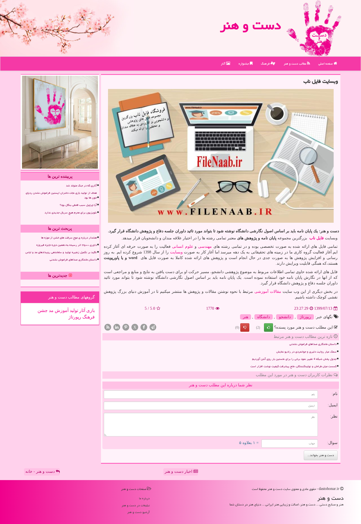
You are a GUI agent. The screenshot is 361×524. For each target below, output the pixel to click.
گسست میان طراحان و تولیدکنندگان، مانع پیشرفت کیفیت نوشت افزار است (293, 366)
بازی (90, 310)
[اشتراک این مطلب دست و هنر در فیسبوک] (144, 327)
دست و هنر (250, 25)
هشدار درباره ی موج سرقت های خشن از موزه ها (69, 237)
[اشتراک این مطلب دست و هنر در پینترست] (126, 327)
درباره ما (144, 498)
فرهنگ (265, 63)
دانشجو (285, 317)
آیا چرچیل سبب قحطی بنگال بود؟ (78, 205)
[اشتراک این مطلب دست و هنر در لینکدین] (117, 327)
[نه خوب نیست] (244, 327)
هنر (245, 317)
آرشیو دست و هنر (138, 512)
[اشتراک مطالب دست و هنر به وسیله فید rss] (108, 327)
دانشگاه (263, 317)
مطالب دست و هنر (295, 63)
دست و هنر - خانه (40, 471)
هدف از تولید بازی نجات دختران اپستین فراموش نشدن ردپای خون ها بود (61, 195)
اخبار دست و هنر (179, 471)
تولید (73, 310)
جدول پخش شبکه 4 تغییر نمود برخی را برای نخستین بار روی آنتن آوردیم (294, 359)
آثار (223, 63)
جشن (43, 310)
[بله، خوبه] (268, 327)
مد (51, 310)
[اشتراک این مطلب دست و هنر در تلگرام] (153, 327)
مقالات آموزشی (267, 291)
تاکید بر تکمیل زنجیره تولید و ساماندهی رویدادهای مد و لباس (61, 252)
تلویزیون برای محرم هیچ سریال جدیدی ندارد (71, 212)
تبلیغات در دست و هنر (136, 505)
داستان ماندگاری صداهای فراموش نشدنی (312, 344)
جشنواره (244, 63)
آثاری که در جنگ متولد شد (81, 185)
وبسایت (176, 252)
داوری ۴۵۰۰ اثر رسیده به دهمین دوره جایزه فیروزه (66, 245)
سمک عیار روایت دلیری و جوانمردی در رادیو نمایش (306, 351)
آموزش (61, 310)
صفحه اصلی (326, 63)
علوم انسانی (182, 246)
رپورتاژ (305, 317)
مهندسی (205, 246)
